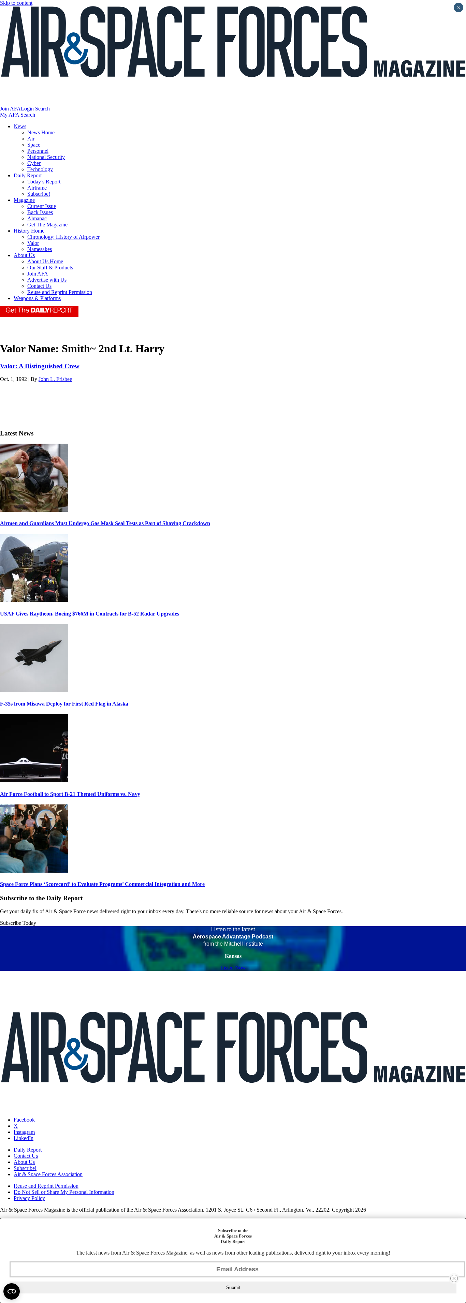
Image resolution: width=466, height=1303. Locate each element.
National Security (46, 157)
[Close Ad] (454, 1278)
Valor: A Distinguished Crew (39, 366)
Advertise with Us (47, 280)
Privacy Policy (29, 1198)
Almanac (37, 218)
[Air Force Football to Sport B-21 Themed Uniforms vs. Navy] (34, 780)
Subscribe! (38, 194)
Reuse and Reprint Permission (59, 292)
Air (30, 139)
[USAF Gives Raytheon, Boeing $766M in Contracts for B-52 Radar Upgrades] (34, 600)
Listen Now (233, 968)
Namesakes (39, 249)
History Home (29, 231)
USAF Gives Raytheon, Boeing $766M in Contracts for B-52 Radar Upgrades (89, 614)
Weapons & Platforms (37, 298)
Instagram (24, 1132)
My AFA (9, 115)
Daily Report (28, 175)
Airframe (37, 188)
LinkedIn (23, 1138)
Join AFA (10, 109)
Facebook (24, 1120)
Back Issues (40, 212)
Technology (40, 169)
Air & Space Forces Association (48, 1174)
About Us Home (45, 261)
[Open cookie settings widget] (11, 1291)
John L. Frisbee (55, 379)
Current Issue (41, 206)
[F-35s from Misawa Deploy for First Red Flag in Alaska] (34, 690)
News (20, 126)
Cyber (34, 163)
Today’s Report (43, 181)
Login (27, 109)
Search (42, 109)
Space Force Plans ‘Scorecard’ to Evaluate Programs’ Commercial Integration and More (102, 884)
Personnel (37, 151)
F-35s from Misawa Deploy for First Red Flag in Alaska (64, 704)
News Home (41, 132)
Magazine (24, 200)
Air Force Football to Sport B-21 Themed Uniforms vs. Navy (70, 794)
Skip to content (16, 3)
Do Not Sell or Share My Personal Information (64, 1192)
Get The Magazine (47, 224)
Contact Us (39, 286)
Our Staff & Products (50, 267)
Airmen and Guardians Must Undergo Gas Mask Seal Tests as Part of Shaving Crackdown (105, 523)
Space (33, 145)
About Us (24, 255)
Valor (33, 243)
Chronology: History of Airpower (63, 237)
